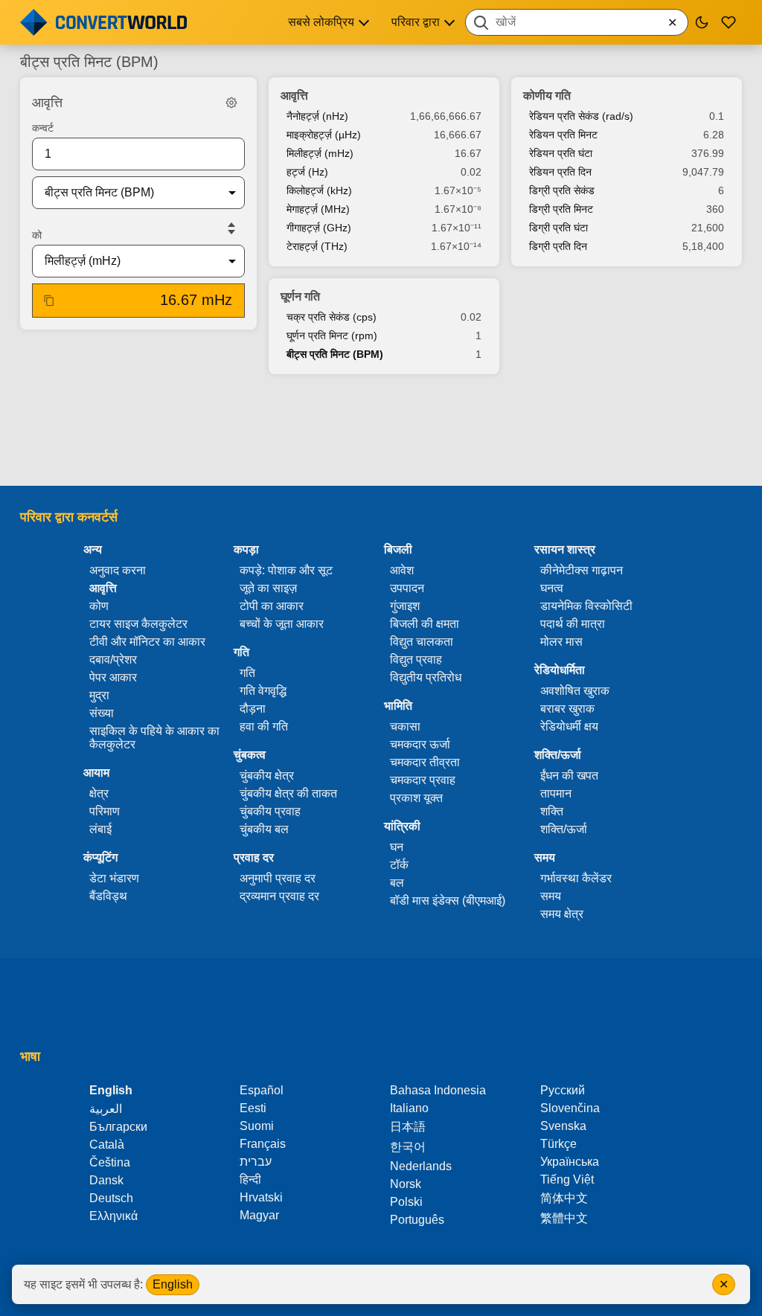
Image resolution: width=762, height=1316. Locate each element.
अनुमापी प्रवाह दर (278, 878)
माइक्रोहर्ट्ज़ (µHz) (323, 135)
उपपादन (407, 588)
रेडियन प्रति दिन (560, 172)
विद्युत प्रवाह (416, 659)
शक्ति (551, 811)
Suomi (257, 1126)
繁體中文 (564, 1218)
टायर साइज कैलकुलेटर (138, 623)
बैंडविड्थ (108, 896)
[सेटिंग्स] (231, 102)
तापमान (556, 793)
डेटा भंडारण (114, 878)
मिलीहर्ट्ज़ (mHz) (319, 153)
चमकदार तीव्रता (425, 762)
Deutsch (111, 1198)
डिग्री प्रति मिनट (561, 209)
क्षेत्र (99, 793)
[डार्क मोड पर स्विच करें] (701, 22)
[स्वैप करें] (231, 228)
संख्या (101, 713)
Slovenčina (570, 1108)
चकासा (405, 726)
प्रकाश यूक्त (416, 798)
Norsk (405, 1184)
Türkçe (558, 1143)
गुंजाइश (405, 606)
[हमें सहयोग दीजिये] (728, 22)
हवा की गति (264, 726)
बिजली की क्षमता (424, 623)
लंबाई (100, 829)
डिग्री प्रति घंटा (558, 228)
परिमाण (104, 811)
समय (550, 896)
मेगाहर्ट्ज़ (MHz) (318, 209)
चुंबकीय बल (264, 829)
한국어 (408, 1146)
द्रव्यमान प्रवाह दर (279, 896)
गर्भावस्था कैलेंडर (576, 878)
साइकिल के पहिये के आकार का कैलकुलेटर (154, 738)
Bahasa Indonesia (438, 1090)
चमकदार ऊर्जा (420, 744)
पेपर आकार (113, 677)
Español (262, 1090)
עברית (256, 1161)
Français (263, 1143)
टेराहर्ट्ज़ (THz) (317, 246)
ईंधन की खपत (569, 775)
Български (118, 1126)
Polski (406, 1201)
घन (396, 847)
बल (397, 882)
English (173, 1284)
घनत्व (551, 588)
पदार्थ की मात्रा (572, 623)
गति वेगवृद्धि (263, 690)
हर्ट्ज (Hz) (307, 172)
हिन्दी (250, 1179)
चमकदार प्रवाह (422, 780)
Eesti (253, 1108)
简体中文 (564, 1198)
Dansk (106, 1180)
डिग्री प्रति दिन (558, 246)
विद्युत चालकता (421, 641)
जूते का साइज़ (268, 588)
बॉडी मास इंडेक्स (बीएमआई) (447, 900)
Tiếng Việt (567, 1179)
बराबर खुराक (567, 708)
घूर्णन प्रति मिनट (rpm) (331, 335)
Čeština (109, 1162)
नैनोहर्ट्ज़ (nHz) (317, 116)
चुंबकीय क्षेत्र (267, 775)
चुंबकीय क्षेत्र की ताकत (288, 793)
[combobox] (576, 22)
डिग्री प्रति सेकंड (562, 190)
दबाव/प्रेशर (113, 659)
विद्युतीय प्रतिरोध (425, 677)
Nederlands (421, 1166)
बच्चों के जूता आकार (282, 623)
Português (417, 1219)
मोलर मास (561, 641)
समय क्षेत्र (561, 914)
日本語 (408, 1126)
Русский (562, 1090)
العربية (105, 1108)
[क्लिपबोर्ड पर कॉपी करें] (49, 300)
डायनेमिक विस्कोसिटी (586, 606)
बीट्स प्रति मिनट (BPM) (334, 354)
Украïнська (569, 1161)
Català (106, 1144)
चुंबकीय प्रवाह (270, 811)
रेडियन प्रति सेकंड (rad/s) (581, 116)
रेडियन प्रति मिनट (563, 135)
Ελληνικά (113, 1216)
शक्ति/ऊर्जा (563, 829)
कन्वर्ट (43, 128)
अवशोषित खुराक (574, 690)
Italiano (409, 1108)
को (37, 235)
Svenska (563, 1126)
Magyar (259, 1215)
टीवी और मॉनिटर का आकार (147, 641)
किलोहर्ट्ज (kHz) (319, 190)
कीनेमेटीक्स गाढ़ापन (581, 570)
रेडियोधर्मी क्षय (569, 726)
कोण (99, 606)
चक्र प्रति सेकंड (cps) (331, 317)
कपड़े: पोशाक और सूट (286, 570)
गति (247, 673)
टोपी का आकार (272, 606)
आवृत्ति (103, 588)
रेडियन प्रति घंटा (560, 153)
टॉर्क (399, 864)
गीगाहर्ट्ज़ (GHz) (318, 228)
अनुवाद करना (117, 570)
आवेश (402, 570)
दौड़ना (253, 708)
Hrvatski (261, 1197)
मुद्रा (99, 695)
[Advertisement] (381, 431)
